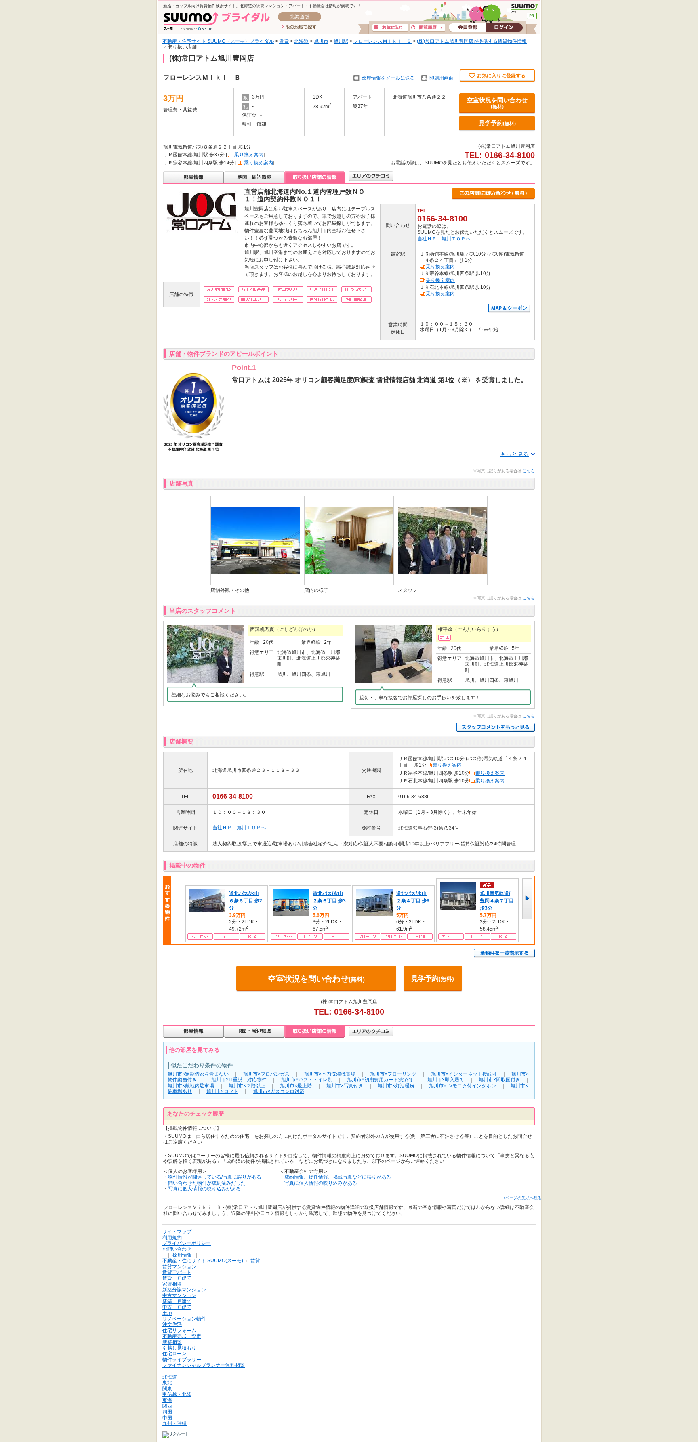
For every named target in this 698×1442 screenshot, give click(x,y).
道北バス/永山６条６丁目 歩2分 (245, 901)
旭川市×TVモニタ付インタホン (462, 1086)
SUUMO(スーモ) (524, 8)
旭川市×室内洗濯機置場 (329, 1074)
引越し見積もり (179, 1348)
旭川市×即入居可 (445, 1080)
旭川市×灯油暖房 (396, 1086)
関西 (167, 1406)
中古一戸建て (176, 1307)
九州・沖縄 (174, 1423)
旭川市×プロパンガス (266, 1074)
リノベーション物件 (184, 1319)
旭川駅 (341, 41)
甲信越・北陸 (176, 1394)
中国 (167, 1418)
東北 (167, 1382)
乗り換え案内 (248, 155)
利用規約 (172, 1237)
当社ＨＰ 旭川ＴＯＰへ (444, 239)
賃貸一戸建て (176, 1278)
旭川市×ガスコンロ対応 (278, 1091)
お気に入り (390, 28)
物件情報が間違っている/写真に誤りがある (214, 1177)
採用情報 (182, 1255)
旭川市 (321, 41)
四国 (167, 1412)
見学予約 (497, 123)
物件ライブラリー (181, 1359)
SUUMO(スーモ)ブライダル (217, 21)
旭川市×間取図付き (499, 1080)
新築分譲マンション (184, 1290)
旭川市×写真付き (344, 1086)
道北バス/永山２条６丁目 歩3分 (329, 901)
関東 (167, 1389)
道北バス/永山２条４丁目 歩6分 (412, 901)
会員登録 (467, 27)
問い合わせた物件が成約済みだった (207, 1183)
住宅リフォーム (179, 1330)
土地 (167, 1313)
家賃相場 (172, 1284)
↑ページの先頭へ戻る (522, 1198)
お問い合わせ (176, 1249)
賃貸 (284, 41)
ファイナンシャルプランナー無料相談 (203, 1365)
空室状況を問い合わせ (497, 103)
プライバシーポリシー (186, 1243)
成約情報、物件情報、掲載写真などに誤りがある (337, 1177)
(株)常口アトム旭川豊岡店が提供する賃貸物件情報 (472, 41)
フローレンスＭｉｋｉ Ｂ (382, 41)
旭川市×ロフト (222, 1091)
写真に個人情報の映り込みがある (204, 1189)
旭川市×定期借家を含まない (198, 1074)
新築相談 (172, 1342)
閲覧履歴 (427, 28)
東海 (167, 1400)
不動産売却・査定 (181, 1336)
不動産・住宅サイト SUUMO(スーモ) (202, 1260)
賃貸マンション (179, 1267)
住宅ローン (174, 1353)
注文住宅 (172, 1324)
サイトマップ (176, 1231)
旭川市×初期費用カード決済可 (380, 1080)
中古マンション (179, 1295)
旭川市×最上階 (296, 1086)
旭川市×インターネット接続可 (464, 1074)
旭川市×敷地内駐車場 (191, 1086)
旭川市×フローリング (393, 1074)
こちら (529, 471)
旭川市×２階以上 (247, 1086)
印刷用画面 (441, 78)
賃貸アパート (176, 1272)
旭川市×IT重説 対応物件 (239, 1080)
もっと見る (514, 454)
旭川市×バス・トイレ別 (306, 1080)
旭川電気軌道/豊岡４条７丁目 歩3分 (497, 901)
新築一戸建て (176, 1301)
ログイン (504, 27)
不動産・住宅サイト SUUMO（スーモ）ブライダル (218, 41)
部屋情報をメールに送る (388, 78)
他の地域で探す (299, 27)
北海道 (301, 41)
